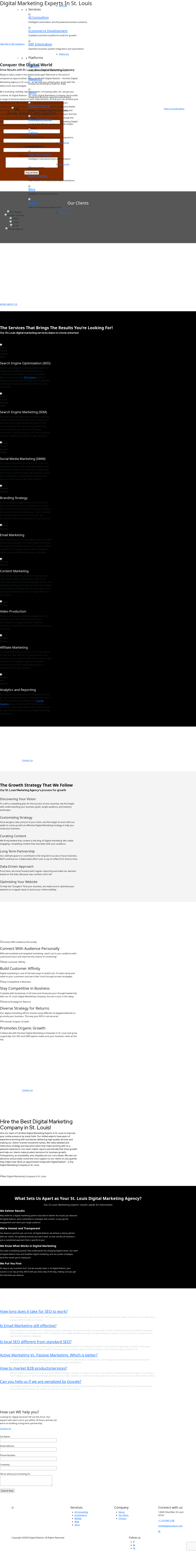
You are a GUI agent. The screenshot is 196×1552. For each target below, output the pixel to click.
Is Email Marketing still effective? (28, 1325)
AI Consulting (81, 1512)
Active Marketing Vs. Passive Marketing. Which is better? (49, 1354)
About (122, 1512)
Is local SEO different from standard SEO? (35, 1341)
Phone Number (7, 1455)
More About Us (8, 304)
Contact (122, 1518)
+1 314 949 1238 (166, 1520)
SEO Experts (30, 377)
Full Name (5, 1436)
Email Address (7, 1445)
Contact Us (5, 1428)
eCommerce (81, 1515)
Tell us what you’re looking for (15, 1473)
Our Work (124, 1515)
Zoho (77, 1524)
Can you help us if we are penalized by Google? (40, 1381)
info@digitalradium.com (170, 1525)
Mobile (78, 1518)
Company (5, 1464)
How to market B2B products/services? (33, 1368)
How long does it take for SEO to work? (34, 1311)
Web (77, 1521)
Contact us (27, 760)
